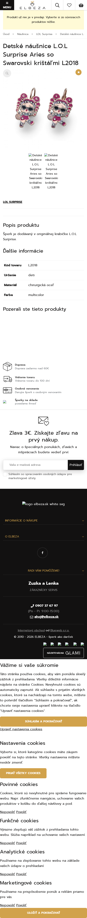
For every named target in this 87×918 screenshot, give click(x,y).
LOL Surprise (12, 202)
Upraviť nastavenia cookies (21, 729)
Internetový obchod (31, 630)
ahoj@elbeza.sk (46, 616)
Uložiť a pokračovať (43, 913)
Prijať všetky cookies (23, 773)
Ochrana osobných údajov (55, 478)
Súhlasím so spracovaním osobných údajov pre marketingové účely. (40, 476)
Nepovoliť (7, 812)
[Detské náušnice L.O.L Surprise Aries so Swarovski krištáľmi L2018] (43, 109)
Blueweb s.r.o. (59, 630)
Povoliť (21, 812)
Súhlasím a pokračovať (43, 721)
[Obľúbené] (69, 5)
